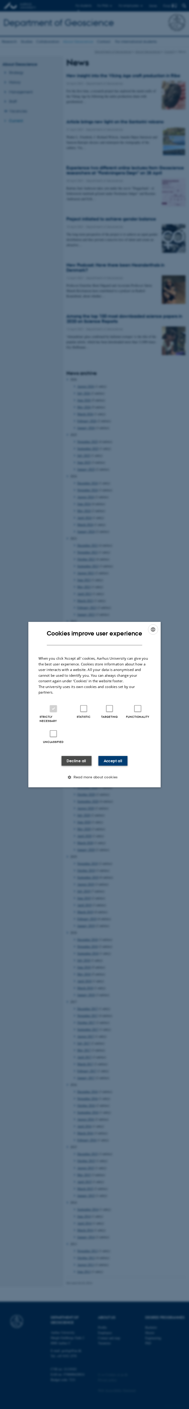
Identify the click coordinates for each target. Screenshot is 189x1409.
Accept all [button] (113, 761)
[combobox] (153, 629)
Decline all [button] (76, 761)
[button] (94, 777)
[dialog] (94, 704)
